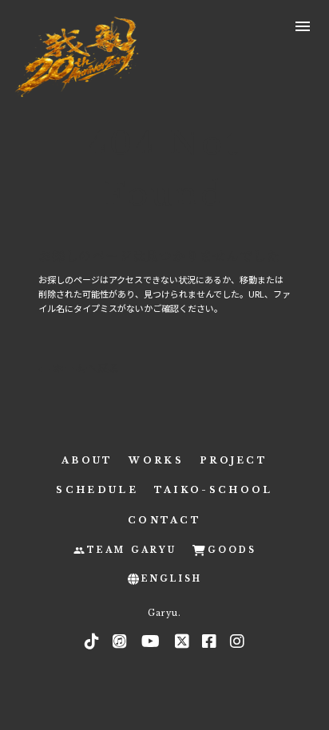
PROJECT (234, 460)
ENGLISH (171, 579)
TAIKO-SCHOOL (213, 489)
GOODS (232, 550)
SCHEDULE (96, 489)
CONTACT (164, 520)
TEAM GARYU (131, 550)
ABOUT (87, 460)
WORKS (156, 460)
